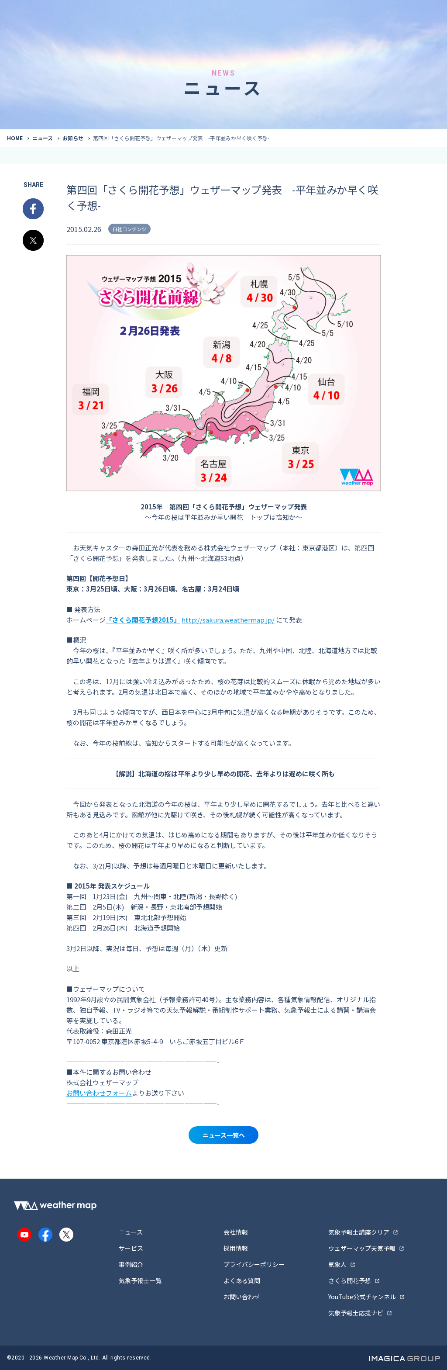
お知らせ (72, 138)
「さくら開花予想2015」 (143, 619)
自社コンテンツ (129, 228)
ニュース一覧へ (224, 1135)
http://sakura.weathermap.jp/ (228, 619)
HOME (15, 138)
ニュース (42, 138)
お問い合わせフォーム (99, 1092)
